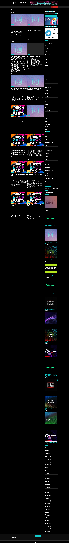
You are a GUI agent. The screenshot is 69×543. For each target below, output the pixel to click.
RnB (45, 115)
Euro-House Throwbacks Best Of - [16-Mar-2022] (19, 167)
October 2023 (47, 500)
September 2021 (47, 529)
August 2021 (46, 531)
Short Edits (46, 118)
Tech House (46, 175)
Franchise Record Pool (48, 85)
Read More (12, 41)
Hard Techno (46, 159)
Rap (45, 107)
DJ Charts (46, 147)
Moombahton (47, 153)
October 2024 (47, 481)
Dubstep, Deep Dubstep (48, 150)
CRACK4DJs (46, 56)
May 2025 (46, 470)
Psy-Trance (46, 172)
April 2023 (46, 509)
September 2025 (47, 464)
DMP (45, 71)
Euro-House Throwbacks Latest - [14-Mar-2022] (35, 167)
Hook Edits (46, 81)
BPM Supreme (47, 45)
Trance (46, 181)
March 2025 (46, 473)
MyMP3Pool (46, 99)
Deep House (46, 148)
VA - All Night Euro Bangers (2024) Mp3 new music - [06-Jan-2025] (19, 81)
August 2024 (46, 484)
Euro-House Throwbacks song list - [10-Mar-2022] (19, 198)
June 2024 (46, 487)
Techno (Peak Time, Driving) (49, 178)
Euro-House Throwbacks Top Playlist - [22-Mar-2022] (19, 140)
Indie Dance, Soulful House (49, 170)
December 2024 (47, 478)
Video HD (46, 129)
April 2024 (46, 490)
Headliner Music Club (48, 87)
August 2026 (46, 447)
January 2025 (47, 476)
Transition (46, 123)
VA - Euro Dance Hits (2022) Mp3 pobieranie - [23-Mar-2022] (35, 111)
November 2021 (47, 526)
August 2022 (46, 512)
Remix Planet (46, 112)
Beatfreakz (46, 48)
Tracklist (12, 86)
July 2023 (46, 504)
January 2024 (47, 495)
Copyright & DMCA (13, 537)
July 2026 (46, 448)
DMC (45, 70)
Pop (45, 101)
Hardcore (46, 161)
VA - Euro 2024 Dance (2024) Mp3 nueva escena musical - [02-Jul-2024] (35, 81)
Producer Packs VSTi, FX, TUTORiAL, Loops (51, 188)
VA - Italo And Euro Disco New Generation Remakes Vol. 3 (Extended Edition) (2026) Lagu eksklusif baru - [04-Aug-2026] (19, 20)
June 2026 (46, 450)
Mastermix (46, 98)
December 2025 (47, 459)
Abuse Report (13, 535)
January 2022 (47, 523)
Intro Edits (46, 93)
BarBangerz (46, 46)
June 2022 (46, 515)
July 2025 (46, 467)
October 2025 (47, 462)
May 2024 (46, 489)
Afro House (46, 134)
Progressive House (47, 173)
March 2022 (46, 520)
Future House (47, 158)
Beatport (46, 136)
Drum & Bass (46, 145)
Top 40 (46, 121)
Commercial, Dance (47, 144)
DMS (45, 73)
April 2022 (46, 518)
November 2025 (47, 461)
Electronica (46, 156)
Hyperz (46, 82)
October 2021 (47, 528)
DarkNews (37, 542)
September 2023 (47, 501)
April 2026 (46, 453)
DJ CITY (46, 68)
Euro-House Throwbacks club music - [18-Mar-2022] (35, 140)
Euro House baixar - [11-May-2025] (35, 49)
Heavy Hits (46, 84)
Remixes (46, 113)
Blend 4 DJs (46, 51)
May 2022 (46, 517)
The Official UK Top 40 (48, 124)
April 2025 (46, 472)
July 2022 (46, 514)
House (45, 162)
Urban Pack (46, 126)
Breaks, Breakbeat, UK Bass (49, 142)
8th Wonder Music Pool (48, 43)
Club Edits (46, 59)
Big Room (46, 139)
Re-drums (46, 109)
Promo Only (46, 104)
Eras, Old (46, 76)
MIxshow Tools (47, 96)
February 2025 (47, 475)
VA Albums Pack (47, 127)
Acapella (46, 42)
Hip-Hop (46, 79)
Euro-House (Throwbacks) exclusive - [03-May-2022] (19, 111)
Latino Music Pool (47, 95)
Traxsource (46, 184)
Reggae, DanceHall (47, 110)
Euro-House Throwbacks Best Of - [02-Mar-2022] (35, 198)
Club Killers (46, 62)
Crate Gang (46, 65)
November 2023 (47, 498)
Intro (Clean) (46, 90)
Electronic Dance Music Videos (49, 192)
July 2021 (46, 532)
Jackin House (47, 164)
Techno (46, 176)
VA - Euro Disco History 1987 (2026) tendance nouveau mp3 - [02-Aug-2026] (35, 20)
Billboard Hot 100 (47, 54)
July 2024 (46, 486)
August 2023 (46, 503)
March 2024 (46, 492)
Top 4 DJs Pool (18, 2)
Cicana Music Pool (47, 57)
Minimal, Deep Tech (47, 167)
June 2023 (46, 506)
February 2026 (47, 456)
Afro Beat (46, 133)
